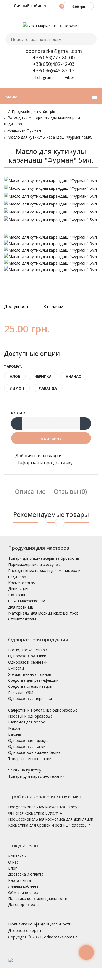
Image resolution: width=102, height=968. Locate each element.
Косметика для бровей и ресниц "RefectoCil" (49, 825)
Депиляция (18, 588)
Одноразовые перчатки (30, 698)
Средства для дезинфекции (33, 680)
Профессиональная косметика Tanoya (43, 806)
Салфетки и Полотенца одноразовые (43, 710)
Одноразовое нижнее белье (34, 752)
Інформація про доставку (45, 463)
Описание (30, 491)
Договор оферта (23, 904)
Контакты (17, 855)
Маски (14, 728)
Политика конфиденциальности (37, 898)
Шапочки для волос (26, 722)
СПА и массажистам (26, 600)
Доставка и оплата (26, 874)
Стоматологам (22, 619)
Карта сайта (19, 880)
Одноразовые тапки (26, 746)
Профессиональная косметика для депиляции (50, 819)
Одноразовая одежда (28, 740)
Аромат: (14, 366)
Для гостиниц (20, 607)
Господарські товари (27, 649)
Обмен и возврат (24, 892)
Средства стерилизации (30, 686)
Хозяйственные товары (30, 674)
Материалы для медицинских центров (43, 613)
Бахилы (15, 734)
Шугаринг (17, 594)
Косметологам (22, 582)
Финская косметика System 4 (35, 813)
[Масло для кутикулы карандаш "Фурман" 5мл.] (51, 180)
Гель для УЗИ (20, 692)
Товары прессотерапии (29, 758)
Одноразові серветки (28, 662)
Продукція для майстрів (33, 111)
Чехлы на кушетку (24, 770)
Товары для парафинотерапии (36, 776)
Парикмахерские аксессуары (34, 564)
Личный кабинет (30, 5)
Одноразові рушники (27, 655)
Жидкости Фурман (24, 130)
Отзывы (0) (70, 491)
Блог (12, 868)
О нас (13, 862)
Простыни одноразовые (30, 716)
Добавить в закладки (38, 456)
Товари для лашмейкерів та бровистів (43, 558)
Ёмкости (16, 668)
